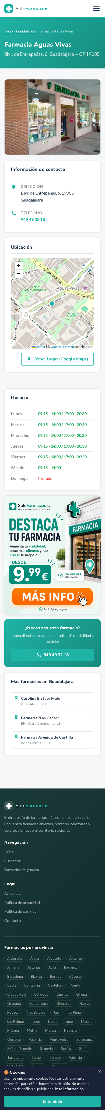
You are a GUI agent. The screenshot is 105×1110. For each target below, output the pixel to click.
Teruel (36, 1057)
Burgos (55, 976)
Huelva (84, 1003)
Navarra (70, 1030)
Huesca (13, 1012)
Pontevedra (59, 1039)
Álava (34, 958)
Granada (14, 1003)
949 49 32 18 (33, 219)
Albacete (54, 958)
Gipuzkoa (63, 1003)
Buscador (12, 861)
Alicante (75, 958)
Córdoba (41, 994)
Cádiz (11, 985)
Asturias (33, 967)
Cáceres (75, 976)
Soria (83, 1048)
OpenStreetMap (62, 347)
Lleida (52, 1021)
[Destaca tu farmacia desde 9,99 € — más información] (52, 555)
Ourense (14, 1039)
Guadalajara (26, 31)
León (36, 1021)
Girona (81, 994)
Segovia (46, 1048)
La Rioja (75, 1012)
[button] (52, 304)
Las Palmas (15, 1021)
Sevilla (66, 1048)
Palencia (35, 1039)
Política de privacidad (22, 902)
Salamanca (84, 1039)
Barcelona (15, 976)
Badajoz (70, 967)
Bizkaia (36, 976)
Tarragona (15, 1057)
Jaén (57, 1012)
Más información (69, 1089)
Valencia (75, 1057)
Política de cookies (20, 911)
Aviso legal (13, 893)
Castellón (55, 985)
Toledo (55, 1057)
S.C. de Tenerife (19, 1048)
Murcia (50, 1030)
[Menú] (96, 8)
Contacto (12, 920)
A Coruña (14, 958)
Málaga (13, 1030)
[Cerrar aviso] (99, 1071)
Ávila (52, 967)
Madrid (87, 1021)
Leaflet (40, 347)
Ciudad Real (16, 994)
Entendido (52, 1101)
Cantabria (32, 985)
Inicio (8, 31)
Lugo (69, 1021)
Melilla (32, 1030)
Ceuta (75, 985)
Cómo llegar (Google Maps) (60, 359)
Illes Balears (36, 1012)
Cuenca (62, 994)
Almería (13, 967)
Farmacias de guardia (21, 869)
